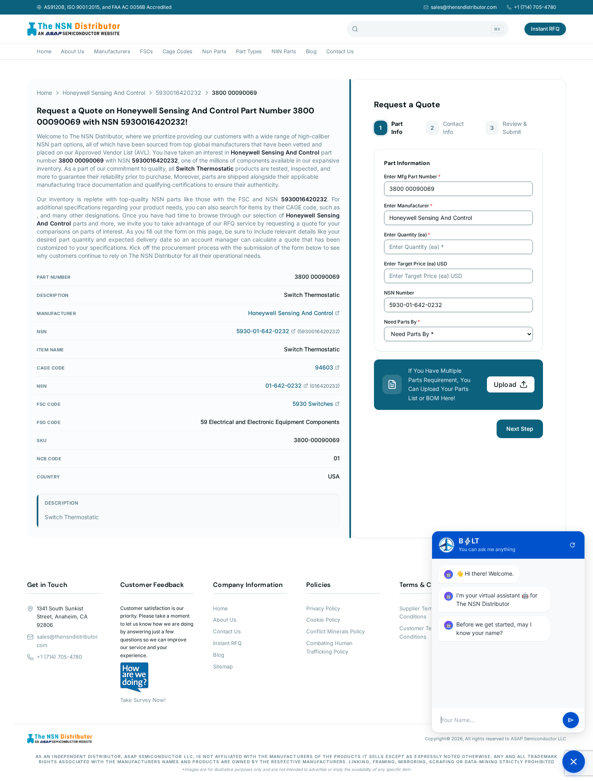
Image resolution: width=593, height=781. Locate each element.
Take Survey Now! (143, 700)
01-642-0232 (283, 385)
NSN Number (399, 293)
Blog (311, 51)
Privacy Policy (323, 608)
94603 (324, 367)
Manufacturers (112, 51)
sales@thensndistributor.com (464, 7)
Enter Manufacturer (408, 206)
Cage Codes (177, 51)
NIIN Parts (283, 51)
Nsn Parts (214, 51)
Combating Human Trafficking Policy (329, 647)
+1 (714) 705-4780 (535, 7)
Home (44, 51)
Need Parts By (402, 322)
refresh (572, 545)
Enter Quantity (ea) (407, 235)
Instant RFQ (545, 28)
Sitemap (223, 666)
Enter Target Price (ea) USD (415, 264)
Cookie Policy (323, 619)
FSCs (146, 51)
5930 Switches (312, 403)
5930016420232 (178, 92)
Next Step (519, 428)
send (570, 720)
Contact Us (340, 51)
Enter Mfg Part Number (412, 176)
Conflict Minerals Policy (335, 631)
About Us (72, 51)
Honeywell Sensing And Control (104, 92)
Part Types (249, 51)
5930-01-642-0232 (262, 331)
